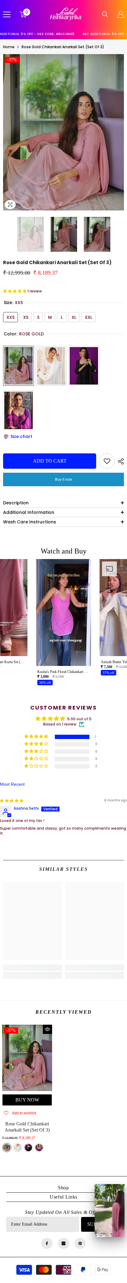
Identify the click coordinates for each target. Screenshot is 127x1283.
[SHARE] (119, 461)
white (17, 1147)
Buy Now (27, 1099)
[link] (32, 967)
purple (39, 1147)
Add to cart (50, 461)
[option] (63, 132)
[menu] (6, 14)
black (28, 1147)
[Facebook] (47, 1243)
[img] (11, 800)
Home (8, 46)
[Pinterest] (80, 1243)
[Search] (105, 14)
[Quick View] (47, 1029)
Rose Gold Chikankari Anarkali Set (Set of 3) (27, 1126)
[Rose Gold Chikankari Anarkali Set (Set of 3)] (27, 1058)
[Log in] (120, 14)
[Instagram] (63, 1243)
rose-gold (6, 1147)
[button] (5, 234)
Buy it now (63, 479)
